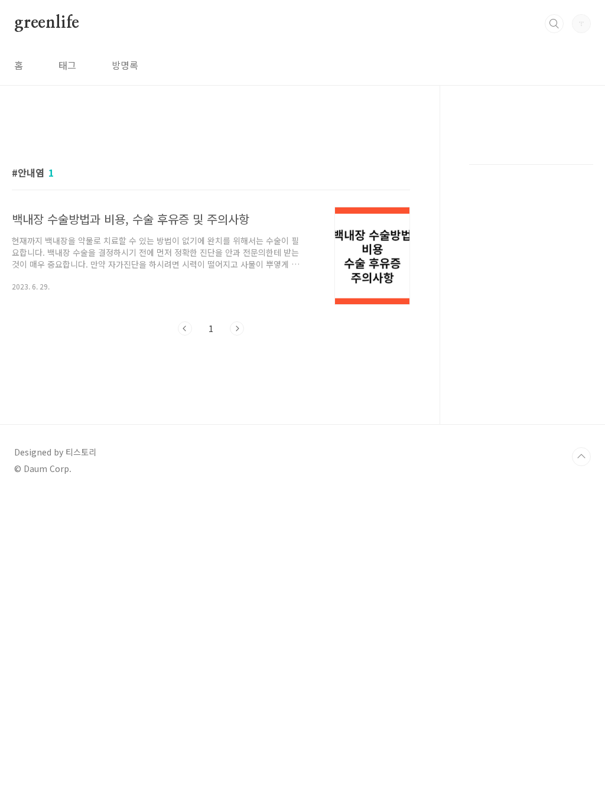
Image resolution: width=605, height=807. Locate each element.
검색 (554, 23)
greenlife (46, 23)
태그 (67, 65)
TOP (581, 456)
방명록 (125, 65)
